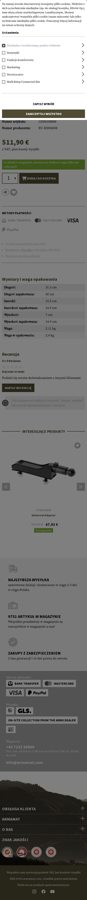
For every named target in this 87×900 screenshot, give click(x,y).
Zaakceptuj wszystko (44, 114)
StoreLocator (15, 74)
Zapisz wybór (43, 104)
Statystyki (13, 53)
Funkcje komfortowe (20, 60)
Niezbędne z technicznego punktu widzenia (33, 45)
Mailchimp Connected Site (23, 82)
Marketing (13, 67)
